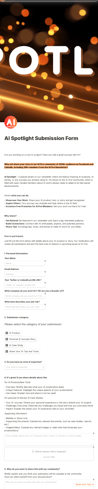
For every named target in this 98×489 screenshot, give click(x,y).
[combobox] (24, 367)
